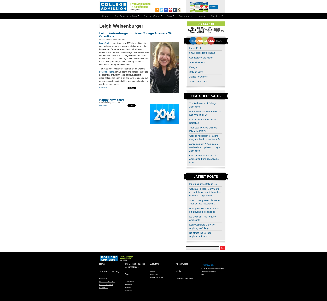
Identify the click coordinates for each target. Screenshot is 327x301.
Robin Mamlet (154, 274)
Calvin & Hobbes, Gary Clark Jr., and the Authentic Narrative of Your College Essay (205, 192)
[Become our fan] (166, 10)
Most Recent (103, 278)
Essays (193, 67)
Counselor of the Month (201, 57)
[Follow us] (162, 10)
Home (105, 16)
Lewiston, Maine (106, 72)
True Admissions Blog (124, 16)
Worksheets (128, 284)
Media (201, 16)
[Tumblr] (175, 10)
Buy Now (213, 7)
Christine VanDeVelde (156, 277)
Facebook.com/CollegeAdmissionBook (212, 268)
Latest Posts (195, 48)
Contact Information (185, 278)
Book (168, 16)
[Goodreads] (179, 10)
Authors (152, 271)
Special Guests (197, 62)
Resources (128, 287)
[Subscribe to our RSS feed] (157, 10)
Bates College (106, 43)
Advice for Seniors (198, 81)
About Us (214, 16)
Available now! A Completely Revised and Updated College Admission (204, 147)
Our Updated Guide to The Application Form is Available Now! (204, 159)
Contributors (128, 290)
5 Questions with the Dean (107, 281)
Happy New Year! (111, 99)
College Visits (196, 72)
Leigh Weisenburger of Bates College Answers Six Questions (136, 34)
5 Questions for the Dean (202, 53)
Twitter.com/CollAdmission (208, 271)
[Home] (124, 6)
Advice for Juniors (198, 76)
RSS (202, 274)
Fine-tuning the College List (203, 184)
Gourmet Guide (150, 16)
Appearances (185, 16)
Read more (103, 88)
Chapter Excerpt (129, 281)
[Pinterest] (170, 10)
